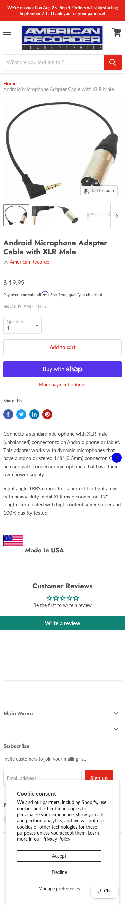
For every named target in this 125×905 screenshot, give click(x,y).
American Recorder (30, 262)
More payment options (62, 384)
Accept (59, 856)
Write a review (62, 623)
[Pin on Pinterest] (47, 414)
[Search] (113, 62)
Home (10, 83)
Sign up (99, 778)
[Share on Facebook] (8, 414)
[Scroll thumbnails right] (115, 215)
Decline (59, 872)
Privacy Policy (56, 839)
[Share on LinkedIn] (34, 414)
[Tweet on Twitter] (21, 414)
